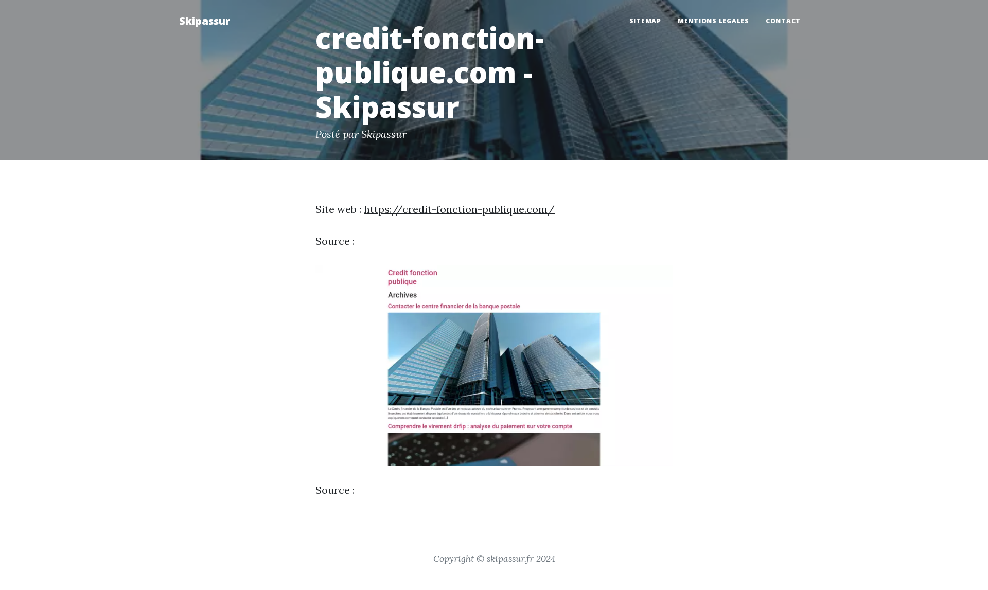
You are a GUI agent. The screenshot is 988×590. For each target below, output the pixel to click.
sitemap (645, 20)
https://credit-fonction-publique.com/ (459, 209)
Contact (783, 20)
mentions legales (713, 20)
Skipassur (204, 21)
